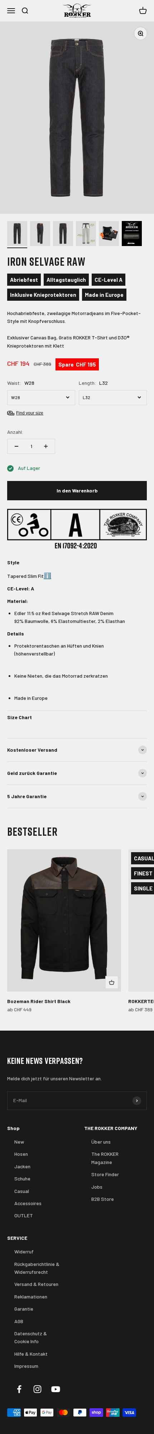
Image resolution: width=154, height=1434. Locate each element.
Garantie (23, 1309)
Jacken (22, 1166)
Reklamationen (30, 1296)
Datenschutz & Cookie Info (30, 1337)
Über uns (101, 1142)
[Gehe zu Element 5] (109, 234)
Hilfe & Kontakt (31, 1354)
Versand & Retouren (36, 1284)
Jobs (96, 1187)
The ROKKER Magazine (105, 1158)
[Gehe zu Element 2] (40, 234)
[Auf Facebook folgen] (19, 1389)
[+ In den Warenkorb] (111, 982)
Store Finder (105, 1174)
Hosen (21, 1154)
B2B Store (102, 1199)
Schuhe (22, 1178)
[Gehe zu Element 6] (132, 234)
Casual (21, 1191)
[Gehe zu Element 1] (17, 234)
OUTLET (23, 1215)
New (19, 1142)
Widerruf (24, 1251)
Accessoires (28, 1203)
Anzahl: (15, 432)
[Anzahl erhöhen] (46, 446)
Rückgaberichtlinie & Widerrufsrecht (36, 1268)
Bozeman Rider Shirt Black (39, 1001)
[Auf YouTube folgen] (56, 1389)
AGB (18, 1321)
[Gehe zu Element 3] (63, 234)
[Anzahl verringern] (16, 446)
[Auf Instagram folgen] (37, 1389)
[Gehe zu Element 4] (86, 234)
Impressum (26, 1366)
